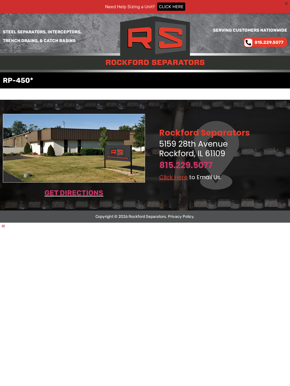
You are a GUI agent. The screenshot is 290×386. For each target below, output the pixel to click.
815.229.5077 (186, 165)
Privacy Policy (180, 216)
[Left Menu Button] (3, 226)
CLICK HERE (171, 6)
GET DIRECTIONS (73, 193)
